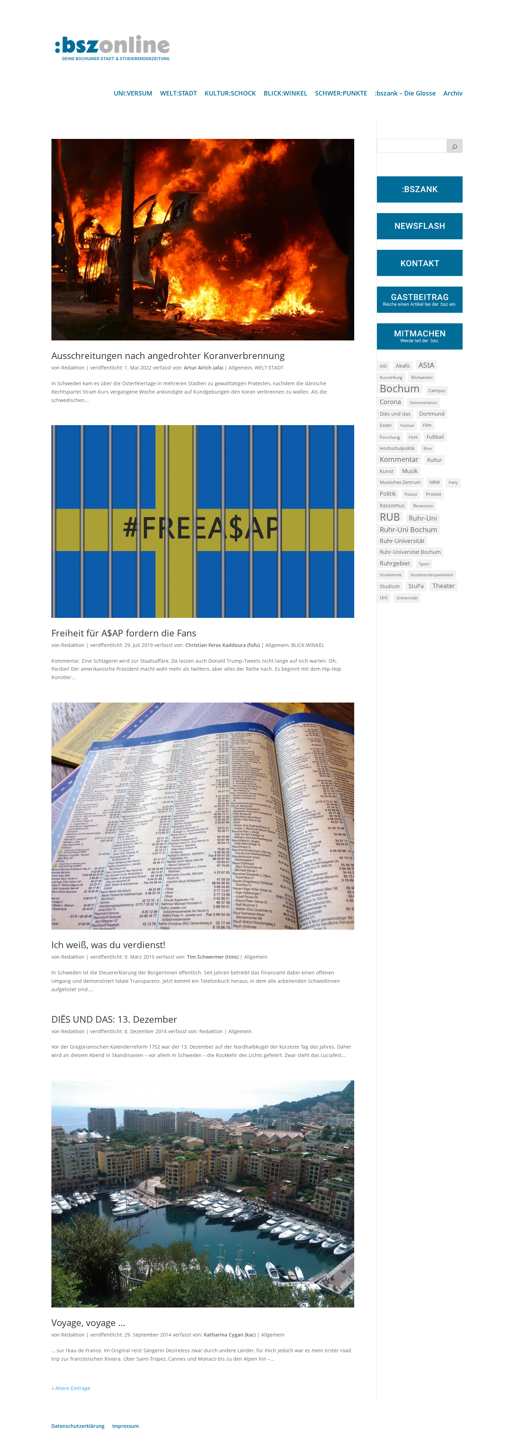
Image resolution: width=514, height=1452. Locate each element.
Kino (427, 448)
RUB (390, 517)
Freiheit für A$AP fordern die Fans (123, 633)
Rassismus (392, 505)
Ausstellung (391, 377)
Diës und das (395, 414)
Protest (433, 494)
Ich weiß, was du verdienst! (108, 944)
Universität (407, 597)
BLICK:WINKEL (285, 94)
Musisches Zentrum (400, 482)
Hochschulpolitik (397, 448)
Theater (444, 585)
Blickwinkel (422, 377)
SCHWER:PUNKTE (341, 94)
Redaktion (73, 367)
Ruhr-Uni (423, 518)
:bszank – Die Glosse (405, 94)
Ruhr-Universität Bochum (410, 552)
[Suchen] (455, 146)
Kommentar (399, 459)
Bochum (400, 389)
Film (427, 425)
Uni (384, 597)
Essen (386, 425)
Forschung (390, 437)
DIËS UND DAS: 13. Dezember (114, 1019)
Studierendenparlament (432, 574)
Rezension (423, 505)
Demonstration (423, 402)
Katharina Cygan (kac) (230, 1334)
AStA (426, 365)
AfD (383, 366)
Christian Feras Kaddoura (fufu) (222, 645)
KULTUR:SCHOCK (230, 94)
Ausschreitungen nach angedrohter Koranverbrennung (168, 355)
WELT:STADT (178, 94)
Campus (436, 390)
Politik (388, 494)
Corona (390, 401)
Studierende (391, 574)
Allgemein (240, 367)
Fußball (435, 437)
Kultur (434, 459)
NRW (434, 482)
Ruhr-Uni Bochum (408, 529)
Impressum (125, 1426)
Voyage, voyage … (88, 1322)
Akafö (403, 365)
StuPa (416, 586)
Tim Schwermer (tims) (212, 956)
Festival (407, 425)
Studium (390, 586)
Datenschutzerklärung (78, 1426)
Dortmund (431, 413)
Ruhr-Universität (402, 540)
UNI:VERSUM (133, 94)
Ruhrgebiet (395, 563)
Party (453, 482)
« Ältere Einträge (70, 1388)
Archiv (453, 94)
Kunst (386, 471)
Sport (424, 564)
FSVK (413, 437)
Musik (409, 471)
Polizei (411, 494)
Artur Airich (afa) (203, 367)
